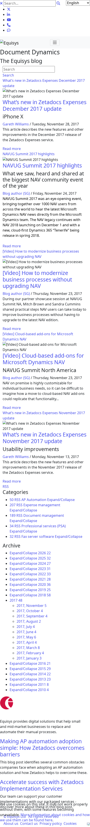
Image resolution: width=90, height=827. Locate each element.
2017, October (30, 610)
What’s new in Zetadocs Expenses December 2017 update (45, 105)
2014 (44, 674)
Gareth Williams (16, 124)
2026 (44, 553)
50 (12, 499)
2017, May (26, 637)
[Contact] (8, 25)
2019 (44, 589)
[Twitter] (8, 9)
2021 (44, 579)
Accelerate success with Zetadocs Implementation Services (42, 785)
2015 (44, 668)
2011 (43, 684)
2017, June (26, 631)
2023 (44, 568)
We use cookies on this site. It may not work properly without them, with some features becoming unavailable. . (45, 812)
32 (12, 536)
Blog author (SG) (16, 193)
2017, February (30, 653)
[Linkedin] (8, 14)
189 (13, 515)
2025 (44, 558)
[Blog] (8, 30)
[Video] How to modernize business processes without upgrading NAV (37, 279)
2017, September (32, 616)
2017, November (32, 605)
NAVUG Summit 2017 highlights (29, 153)
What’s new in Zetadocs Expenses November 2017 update (45, 438)
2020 (44, 584)
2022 (44, 574)
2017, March (28, 647)
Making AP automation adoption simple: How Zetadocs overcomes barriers (42, 747)
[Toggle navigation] (55, 42)
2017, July (26, 626)
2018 (44, 595)
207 (13, 505)
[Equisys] (9, 42)
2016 (44, 663)
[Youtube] (9, 19)
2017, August (29, 621)
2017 (16, 600)
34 (12, 526)
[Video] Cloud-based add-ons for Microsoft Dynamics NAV (43, 359)
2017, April (27, 642)
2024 (44, 563)
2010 (43, 689)
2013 (44, 679)
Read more (12, 148)
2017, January (29, 658)
